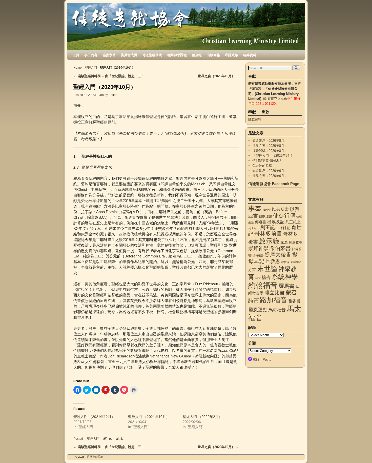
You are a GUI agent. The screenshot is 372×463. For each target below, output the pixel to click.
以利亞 (266, 209)
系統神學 (285, 276)
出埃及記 (275, 221)
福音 (258, 277)
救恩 (275, 261)
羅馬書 (287, 286)
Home (77, 67)
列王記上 (270, 227)
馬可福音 (277, 309)
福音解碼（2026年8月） (269, 151)
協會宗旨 (109, 55)
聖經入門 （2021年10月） (149, 417)
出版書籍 (213, 55)
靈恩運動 (257, 309)
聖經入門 (91, 67)
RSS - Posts (262, 359)
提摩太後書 (278, 254)
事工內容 (90, 55)
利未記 (286, 228)
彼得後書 (258, 255)
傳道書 (260, 222)
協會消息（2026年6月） (269, 171)
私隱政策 (231, 55)
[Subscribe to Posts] (250, 359)
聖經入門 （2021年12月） (94, 417)
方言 (252, 270)
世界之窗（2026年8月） (269, 146)
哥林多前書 (268, 233)
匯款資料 (254, 119)
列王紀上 (293, 222)
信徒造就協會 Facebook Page (273, 184)
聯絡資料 (249, 55)
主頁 (76, 55)
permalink (116, 438)
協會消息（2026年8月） (269, 141)
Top (360, 451)
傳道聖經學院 (152, 55)
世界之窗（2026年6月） (269, 176)
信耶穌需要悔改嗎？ (267, 161)
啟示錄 (269, 241)
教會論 (285, 262)
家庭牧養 (295, 242)
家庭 (284, 242)
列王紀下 (253, 228)
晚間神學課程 (177, 55)
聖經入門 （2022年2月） (202, 417)
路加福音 (273, 300)
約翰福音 (263, 285)
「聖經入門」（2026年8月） (273, 155)
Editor (113, 94)
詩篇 (253, 300)
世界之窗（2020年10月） (218, 76)
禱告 (266, 277)
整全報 (197, 55)
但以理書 (265, 216)
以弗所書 (280, 209)
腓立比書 (274, 292)
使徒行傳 (284, 215)
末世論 (267, 269)
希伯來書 (280, 248)
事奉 (254, 208)
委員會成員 (129, 55)
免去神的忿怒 (262, 166)
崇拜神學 (258, 248)
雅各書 (294, 300)
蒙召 (291, 292)
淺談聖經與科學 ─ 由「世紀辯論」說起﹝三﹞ (108, 76)
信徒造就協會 (95, 456)
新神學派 (296, 262)
